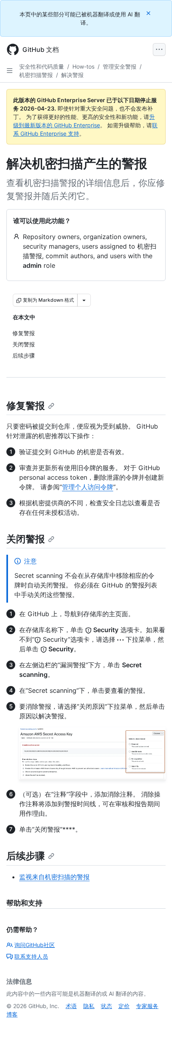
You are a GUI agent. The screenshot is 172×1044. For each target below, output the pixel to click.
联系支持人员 (31, 956)
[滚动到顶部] (154, 1026)
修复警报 (25, 405)
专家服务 (147, 1005)
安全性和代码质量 (41, 66)
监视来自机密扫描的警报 (54, 877)
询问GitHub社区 (34, 944)
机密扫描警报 (36, 74)
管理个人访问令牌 (87, 487)
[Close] (149, 13)
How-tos (83, 66)
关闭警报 (25, 539)
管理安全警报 (119, 66)
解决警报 (72, 74)
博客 (12, 1014)
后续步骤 (25, 856)
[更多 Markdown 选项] (84, 300)
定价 (124, 1005)
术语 (71, 1005)
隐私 (88, 1005)
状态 (106, 1005)
